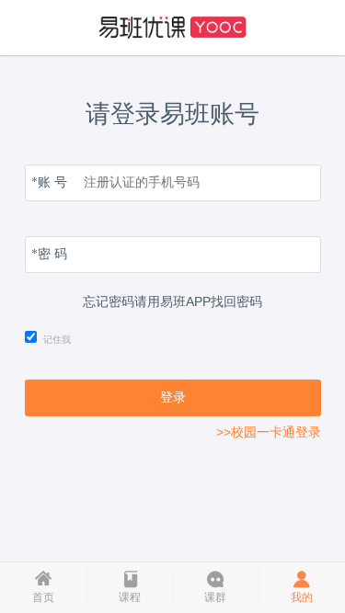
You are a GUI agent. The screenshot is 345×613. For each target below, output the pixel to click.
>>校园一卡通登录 (268, 432)
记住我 (57, 340)
